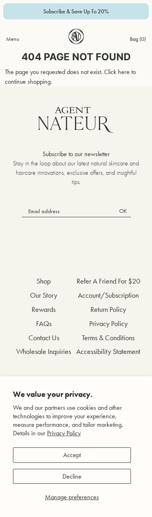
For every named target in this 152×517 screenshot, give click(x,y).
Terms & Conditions (108, 337)
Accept (72, 455)
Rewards (44, 309)
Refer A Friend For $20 (108, 281)
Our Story (43, 295)
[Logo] (76, 36)
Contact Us (43, 337)
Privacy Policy (64, 433)
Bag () (138, 38)
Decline (71, 476)
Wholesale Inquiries (43, 351)
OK (123, 210)
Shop (43, 281)
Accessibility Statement (108, 351)
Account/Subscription (108, 295)
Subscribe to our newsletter (76, 154)
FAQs (43, 323)
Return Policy (108, 309)
